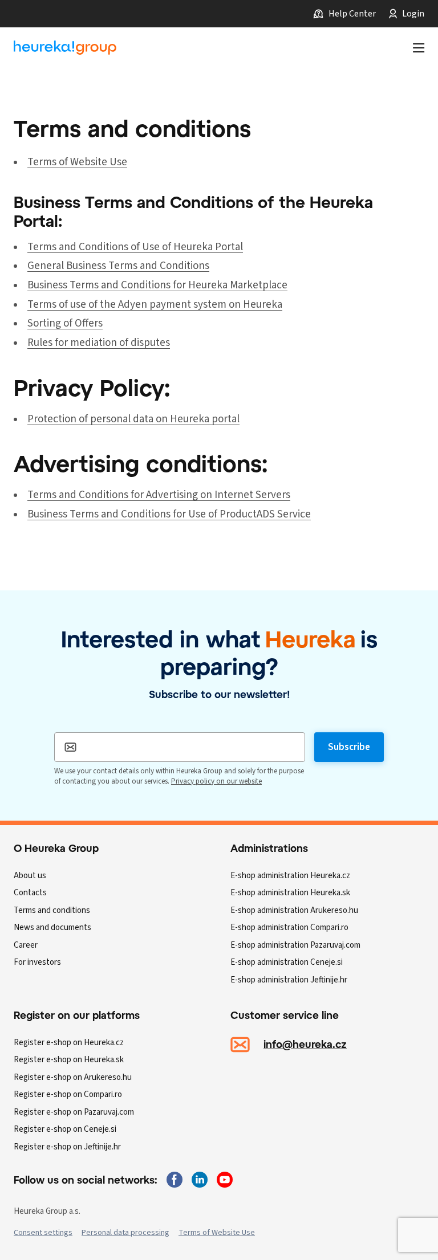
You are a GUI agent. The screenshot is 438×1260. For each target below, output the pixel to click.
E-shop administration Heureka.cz (290, 876)
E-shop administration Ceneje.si (286, 962)
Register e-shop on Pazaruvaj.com (74, 1112)
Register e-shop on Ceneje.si (65, 1129)
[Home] (65, 47)
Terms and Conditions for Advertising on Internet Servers (158, 495)
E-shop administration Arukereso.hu (294, 910)
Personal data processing (125, 1232)
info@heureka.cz (305, 1044)
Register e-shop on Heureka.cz (69, 1043)
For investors (37, 962)
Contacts (30, 893)
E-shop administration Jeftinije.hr (288, 980)
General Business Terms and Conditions (118, 266)
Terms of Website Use (77, 162)
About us (30, 876)
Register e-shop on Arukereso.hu (73, 1077)
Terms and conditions (52, 910)
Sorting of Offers (65, 323)
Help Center (352, 13)
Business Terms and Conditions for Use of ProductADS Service (169, 514)
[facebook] (174, 1180)
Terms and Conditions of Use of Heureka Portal (135, 247)
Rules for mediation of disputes (98, 342)
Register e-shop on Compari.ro (68, 1094)
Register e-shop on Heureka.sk (69, 1060)
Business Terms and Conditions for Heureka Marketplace (157, 285)
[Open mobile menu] (418, 48)
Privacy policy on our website (216, 781)
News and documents (52, 927)
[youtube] (225, 1180)
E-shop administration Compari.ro (289, 927)
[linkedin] (200, 1180)
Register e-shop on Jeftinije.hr (67, 1147)
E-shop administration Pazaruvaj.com (295, 945)
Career (26, 945)
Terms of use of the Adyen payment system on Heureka (154, 304)
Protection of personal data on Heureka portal (133, 419)
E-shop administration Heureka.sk (290, 893)
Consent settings (43, 1232)
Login (413, 13)
